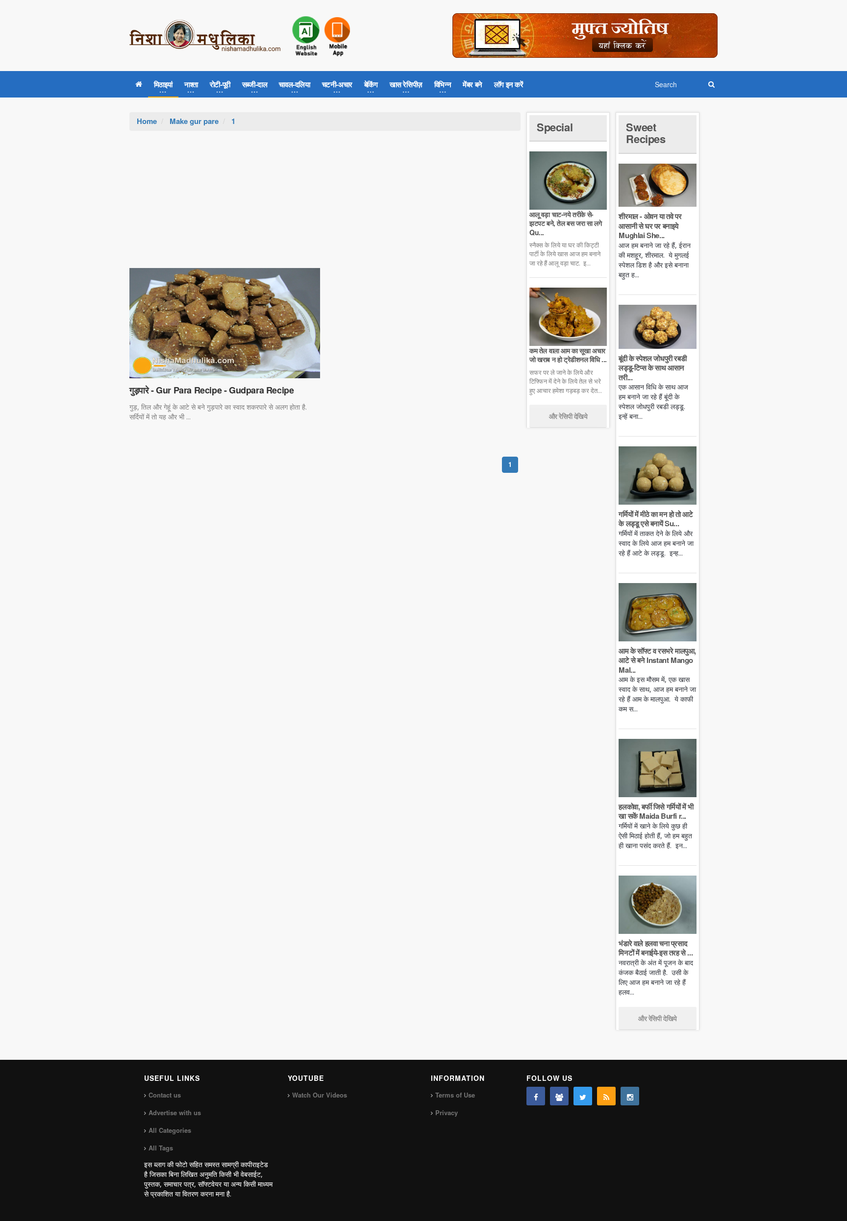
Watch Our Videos (319, 1094)
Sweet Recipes (645, 133)
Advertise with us (175, 1112)
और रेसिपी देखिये (568, 416)
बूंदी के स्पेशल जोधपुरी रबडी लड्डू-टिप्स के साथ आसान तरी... (652, 368)
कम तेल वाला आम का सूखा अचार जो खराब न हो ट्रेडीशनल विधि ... (568, 354)
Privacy (446, 1112)
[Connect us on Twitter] (582, 1096)
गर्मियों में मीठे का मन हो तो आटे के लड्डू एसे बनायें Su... (656, 519)
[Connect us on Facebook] (535, 1096)
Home (147, 121)
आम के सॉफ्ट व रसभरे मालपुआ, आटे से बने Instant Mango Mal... (657, 660)
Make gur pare (194, 121)
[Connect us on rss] (606, 1096)
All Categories (170, 1130)
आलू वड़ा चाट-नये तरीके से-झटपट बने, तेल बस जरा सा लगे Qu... (565, 223)
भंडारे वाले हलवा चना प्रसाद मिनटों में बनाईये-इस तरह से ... (656, 948)
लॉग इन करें (508, 84)
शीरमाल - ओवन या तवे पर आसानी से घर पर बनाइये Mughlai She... (650, 226)
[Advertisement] (325, 204)
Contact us (165, 1094)
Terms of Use (455, 1094)
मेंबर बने (472, 84)
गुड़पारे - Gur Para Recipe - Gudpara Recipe (211, 390)
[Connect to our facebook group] (559, 1096)
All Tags (161, 1147)
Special (555, 127)
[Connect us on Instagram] (630, 1096)
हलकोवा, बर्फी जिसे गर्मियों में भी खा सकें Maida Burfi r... (656, 811)
